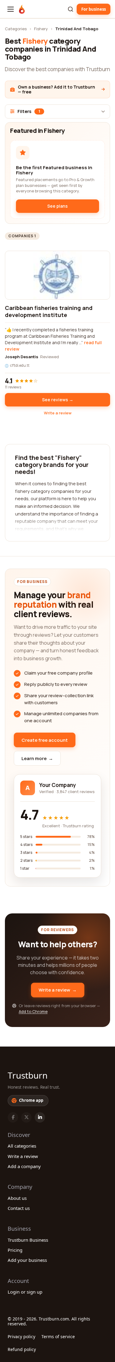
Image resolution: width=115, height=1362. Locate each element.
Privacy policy (21, 1336)
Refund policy (22, 1349)
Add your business (27, 1260)
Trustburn (28, 1075)
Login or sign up (25, 1292)
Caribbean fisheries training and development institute (49, 311)
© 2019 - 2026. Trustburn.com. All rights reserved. (49, 1321)
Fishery (41, 28)
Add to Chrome (33, 1011)
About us (17, 1198)
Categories (16, 28)
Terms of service (58, 1336)
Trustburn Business (28, 1240)
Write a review (57, 413)
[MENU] (11, 9)
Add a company (24, 1166)
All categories (22, 1146)
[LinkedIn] (40, 1117)
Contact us (19, 1208)
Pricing (15, 1250)
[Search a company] (70, 9)
